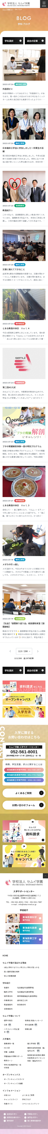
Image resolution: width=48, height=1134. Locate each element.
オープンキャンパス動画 (13, 1083)
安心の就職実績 (10, 976)
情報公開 (28, 1029)
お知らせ (7, 1095)
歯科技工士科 (22, 1000)
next (38, 651)
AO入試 (7, 1048)
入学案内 (6, 1039)
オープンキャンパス (11, 1074)
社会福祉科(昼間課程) (25, 987)
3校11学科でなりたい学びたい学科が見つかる (21, 967)
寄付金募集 (29, 1024)
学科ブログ (26, 1099)
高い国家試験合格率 (11, 971)
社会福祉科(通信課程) (25, 992)
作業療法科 (8, 1000)
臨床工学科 (8, 992)
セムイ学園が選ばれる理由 (14, 962)
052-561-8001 (17, 902)
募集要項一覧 (9, 1043)
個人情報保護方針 (34, 1120)
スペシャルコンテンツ (30, 1103)
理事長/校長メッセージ (34, 1020)
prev (10, 651)
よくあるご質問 (28, 1095)
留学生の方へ (32, 1117)
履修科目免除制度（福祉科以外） (36, 1049)
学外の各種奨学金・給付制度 (12, 1066)
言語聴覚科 (8, 1009)
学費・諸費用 (9, 1052)
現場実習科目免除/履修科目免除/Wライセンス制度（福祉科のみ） (36, 1058)
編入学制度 (31, 1043)
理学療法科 (8, 996)
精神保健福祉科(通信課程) (27, 996)
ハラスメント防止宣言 (11, 1030)
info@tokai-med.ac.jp (27, 904)
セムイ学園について (11, 1015)
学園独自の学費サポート (13, 1056)
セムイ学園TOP (8, 9)
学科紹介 (6, 983)
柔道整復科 (8, 1004)
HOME (5, 955)
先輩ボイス (8, 1103)
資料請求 (10, 1120)
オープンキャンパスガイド (14, 1079)
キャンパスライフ (11, 1099)
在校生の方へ (12, 1114)
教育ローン (8, 1060)
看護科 (6, 987)
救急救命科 (21, 1004)
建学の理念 (8, 1020)
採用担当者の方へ (13, 1117)
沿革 (5, 1024)
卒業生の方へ (32, 1114)
